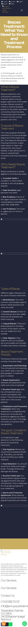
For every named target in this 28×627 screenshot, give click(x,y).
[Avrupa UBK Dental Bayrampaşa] (11, 10)
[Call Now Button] (4, 624)
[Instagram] (7, 624)
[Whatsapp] (10, 624)
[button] (24, 623)
